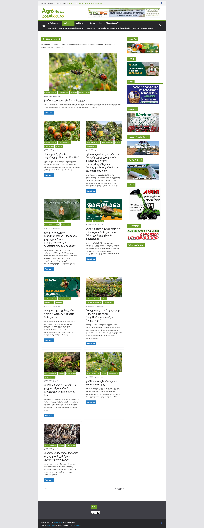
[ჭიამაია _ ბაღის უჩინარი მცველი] (83, 72)
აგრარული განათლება (50, 92)
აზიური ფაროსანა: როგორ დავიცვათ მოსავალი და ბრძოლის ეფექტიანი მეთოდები (103, 234)
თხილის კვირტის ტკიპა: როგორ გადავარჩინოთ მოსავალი (59, 314)
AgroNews (57, 96)
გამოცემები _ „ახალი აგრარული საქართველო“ (66, 28)
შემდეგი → (119, 489)
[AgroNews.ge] (44, 25)
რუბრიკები (80, 23)
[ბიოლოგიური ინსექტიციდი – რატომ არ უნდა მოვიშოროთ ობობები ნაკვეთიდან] (104, 287)
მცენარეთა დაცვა (63, 92)
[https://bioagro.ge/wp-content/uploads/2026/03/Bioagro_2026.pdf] (143, 44)
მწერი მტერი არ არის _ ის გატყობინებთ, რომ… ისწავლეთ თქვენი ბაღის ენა (60, 390)
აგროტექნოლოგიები (64, 142)
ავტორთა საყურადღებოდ (143, 28)
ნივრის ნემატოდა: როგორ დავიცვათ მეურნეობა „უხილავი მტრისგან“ (61, 456)
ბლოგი (92, 23)
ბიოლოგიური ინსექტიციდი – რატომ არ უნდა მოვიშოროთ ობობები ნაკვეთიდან (103, 315)
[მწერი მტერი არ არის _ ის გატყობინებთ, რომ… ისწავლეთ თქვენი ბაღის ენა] (62, 362)
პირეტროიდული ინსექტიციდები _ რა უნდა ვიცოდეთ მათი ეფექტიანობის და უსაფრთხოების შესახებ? (60, 239)
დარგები (67, 23)
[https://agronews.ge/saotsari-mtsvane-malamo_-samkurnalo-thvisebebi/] (143, 165)
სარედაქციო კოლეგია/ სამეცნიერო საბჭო (114, 28)
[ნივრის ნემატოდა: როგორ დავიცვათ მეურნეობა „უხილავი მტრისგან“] (62, 434)
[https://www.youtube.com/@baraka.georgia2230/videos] (143, 64)
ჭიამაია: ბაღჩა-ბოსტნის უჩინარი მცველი (101, 382)
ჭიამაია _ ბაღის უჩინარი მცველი (65, 100)
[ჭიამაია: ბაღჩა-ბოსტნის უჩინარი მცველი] (104, 362)
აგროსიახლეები (54, 23)
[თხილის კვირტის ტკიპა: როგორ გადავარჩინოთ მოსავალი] (62, 287)
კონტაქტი (91, 28)
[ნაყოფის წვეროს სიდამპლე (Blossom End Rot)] (62, 131)
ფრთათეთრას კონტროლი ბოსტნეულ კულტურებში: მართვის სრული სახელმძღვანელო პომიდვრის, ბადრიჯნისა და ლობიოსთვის (103, 162)
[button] (71, 23)
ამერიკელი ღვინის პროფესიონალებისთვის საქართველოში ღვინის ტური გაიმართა (85, 4)
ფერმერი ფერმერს (84, 92)
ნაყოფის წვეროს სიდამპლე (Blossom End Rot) (61, 155)
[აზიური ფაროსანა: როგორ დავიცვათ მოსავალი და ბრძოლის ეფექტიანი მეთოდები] (104, 209)
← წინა (44, 489)
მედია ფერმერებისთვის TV (109, 23)
